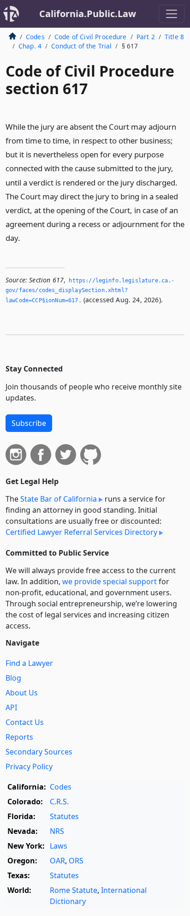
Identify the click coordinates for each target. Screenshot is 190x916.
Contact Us (25, 722)
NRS (57, 831)
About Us (22, 693)
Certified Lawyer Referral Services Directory (81, 532)
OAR (57, 861)
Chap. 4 (30, 46)
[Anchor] (25, 237)
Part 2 (146, 36)
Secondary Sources (39, 752)
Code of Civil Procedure (90, 36)
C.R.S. (59, 801)
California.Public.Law (87, 13)
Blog (13, 678)
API (11, 707)
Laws (58, 846)
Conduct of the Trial (81, 46)
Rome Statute (73, 890)
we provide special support (109, 581)
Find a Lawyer (29, 663)
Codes (35, 36)
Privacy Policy (29, 766)
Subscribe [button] (29, 423)
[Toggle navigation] (171, 14)
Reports (19, 737)
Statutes (64, 816)
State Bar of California (58, 499)
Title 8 (174, 36)
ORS (76, 861)
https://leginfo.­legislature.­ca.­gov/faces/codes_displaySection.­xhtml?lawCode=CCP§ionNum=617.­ (90, 290)
